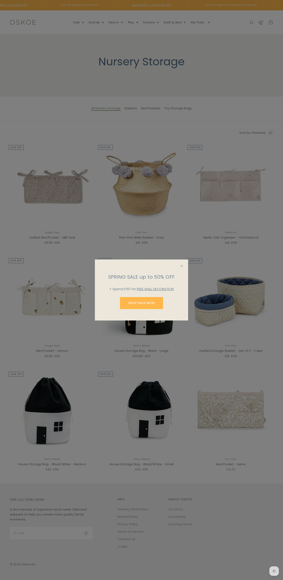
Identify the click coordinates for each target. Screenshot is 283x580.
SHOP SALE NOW (141, 303)
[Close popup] (181, 266)
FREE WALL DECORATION (155, 289)
